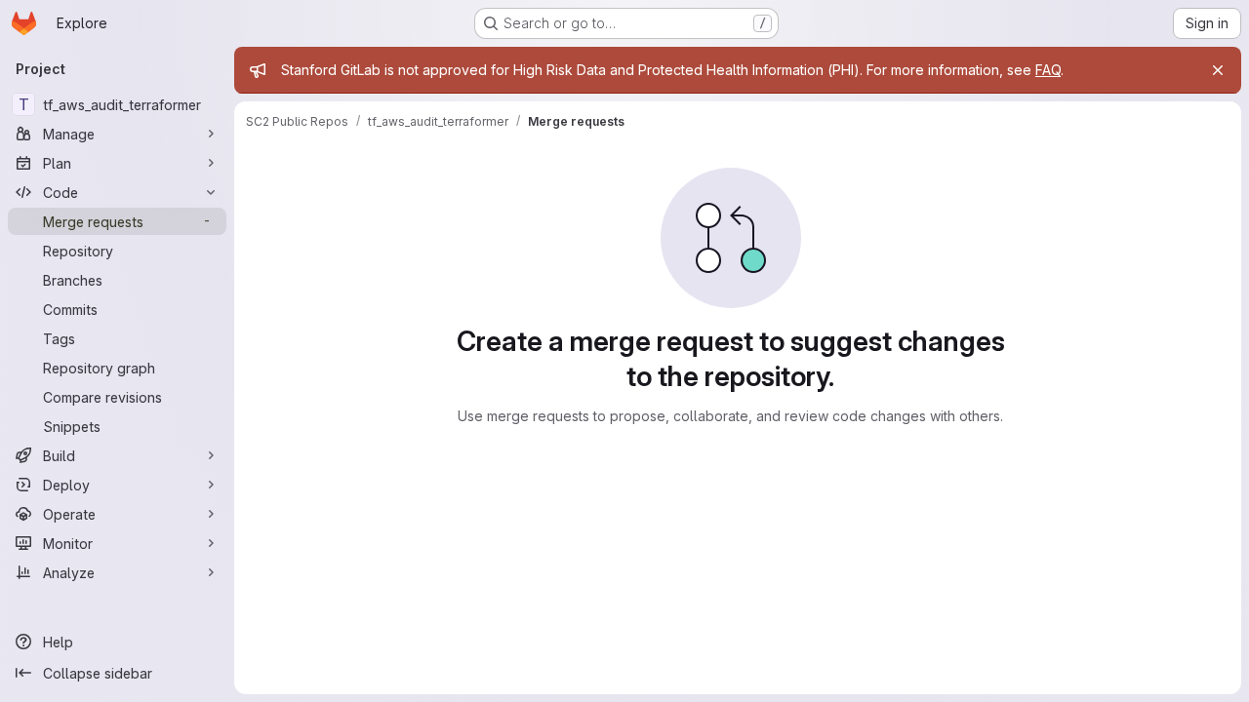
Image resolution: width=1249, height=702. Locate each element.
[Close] (1217, 70)
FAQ (1048, 69)
